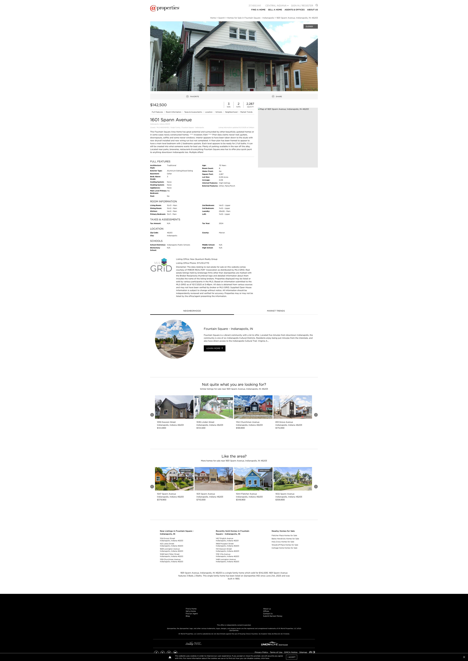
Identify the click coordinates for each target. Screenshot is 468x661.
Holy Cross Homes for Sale (283, 542)
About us (267, 609)
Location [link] (209, 112)
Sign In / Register (302, 5)
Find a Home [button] (258, 10)
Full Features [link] (157, 112)
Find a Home (191, 609)
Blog (188, 616)
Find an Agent (192, 614)
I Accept (292, 657)
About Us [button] (312, 10)
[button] (288, 138)
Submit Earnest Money (272, 616)
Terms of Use (276, 652)
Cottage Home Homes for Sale (284, 548)
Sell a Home (191, 611)
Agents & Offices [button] (295, 10)
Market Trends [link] (246, 112)
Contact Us (268, 614)
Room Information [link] (174, 112)
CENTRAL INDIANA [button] (276, 5)
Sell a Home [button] (275, 10)
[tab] (192, 311)
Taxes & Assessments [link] (193, 112)
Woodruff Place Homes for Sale (285, 545)
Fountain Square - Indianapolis (193, 127)
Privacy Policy (261, 652)
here (267, 658)
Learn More (213, 348)
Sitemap (303, 652)
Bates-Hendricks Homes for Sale (285, 539)
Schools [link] (219, 112)
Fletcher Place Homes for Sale (284, 535)
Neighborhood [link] (231, 112)
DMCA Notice (290, 652)
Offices (266, 611)
